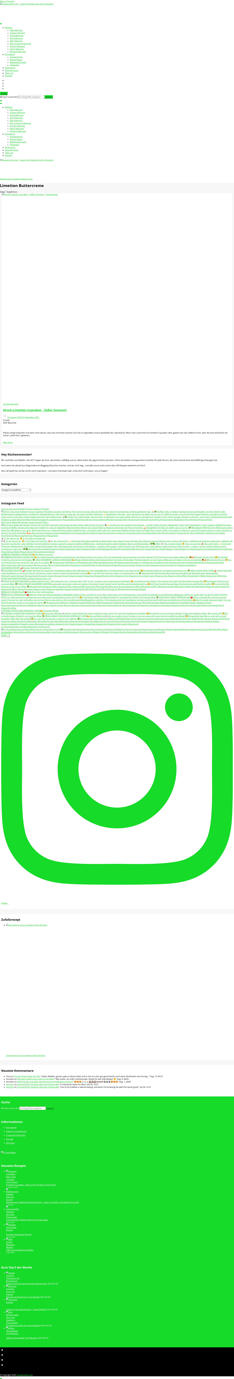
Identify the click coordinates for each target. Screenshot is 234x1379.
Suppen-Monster (17, 33)
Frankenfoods (16, 57)
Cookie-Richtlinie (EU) (16, 1135)
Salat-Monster (16, 30)
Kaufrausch (10, 67)
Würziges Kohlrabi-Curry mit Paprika (22, 1297)
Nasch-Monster (17, 49)
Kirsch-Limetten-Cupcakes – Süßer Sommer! (35, 410)
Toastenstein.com (24, 1375)
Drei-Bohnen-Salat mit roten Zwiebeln (23, 1325)
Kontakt (8, 76)
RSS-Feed (10, 1143)
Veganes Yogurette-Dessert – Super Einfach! (26, 1309)
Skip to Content (7, 1)
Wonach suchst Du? (9, 97)
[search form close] (1, 100)
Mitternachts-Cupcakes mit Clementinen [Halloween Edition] (44, 1081)
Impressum (11, 1127)
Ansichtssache (11, 70)
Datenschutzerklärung (16, 1131)
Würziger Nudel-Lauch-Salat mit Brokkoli (35, 1079)
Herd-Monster (16, 38)
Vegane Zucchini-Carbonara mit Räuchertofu (26, 1283)
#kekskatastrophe (18, 62)
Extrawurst (10, 54)
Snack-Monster (17, 35)
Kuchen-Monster (17, 46)
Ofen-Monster (16, 41)
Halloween (14, 65)
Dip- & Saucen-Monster (20, 43)
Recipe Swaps (16, 59)
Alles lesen (8, 442)
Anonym (10, 1084)
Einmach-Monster (18, 51)
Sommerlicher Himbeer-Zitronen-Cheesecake (38, 1084)
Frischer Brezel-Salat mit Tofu (26, 1076)
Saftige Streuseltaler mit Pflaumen (21, 1338)
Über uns (9, 73)
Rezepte (8, 27)
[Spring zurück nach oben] (1, 1378)
